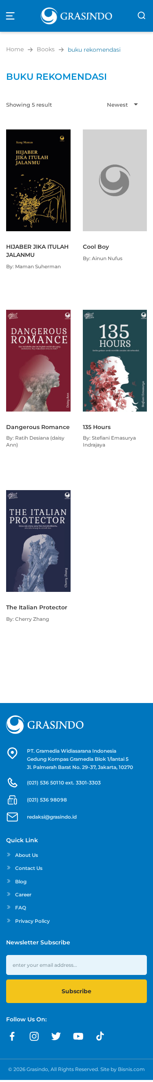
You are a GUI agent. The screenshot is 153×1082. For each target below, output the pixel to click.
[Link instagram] (34, 1036)
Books (46, 49)
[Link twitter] (56, 1036)
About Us (26, 855)
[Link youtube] (78, 1036)
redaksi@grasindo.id (52, 817)
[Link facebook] (12, 1036)
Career (23, 894)
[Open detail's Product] (38, 133)
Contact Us (28, 868)
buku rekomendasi (94, 49)
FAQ (20, 908)
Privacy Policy (32, 921)
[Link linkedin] (100, 1036)
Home (15, 49)
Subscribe (76, 991)
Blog (21, 881)
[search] (141, 15)
